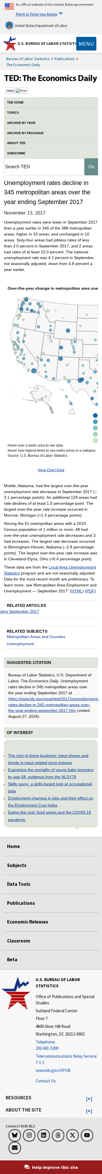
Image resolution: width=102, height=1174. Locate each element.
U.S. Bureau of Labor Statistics (49, 43)
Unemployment (20, 643)
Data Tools (18, 884)
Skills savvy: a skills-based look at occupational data (50, 787)
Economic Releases (27, 922)
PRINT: (11, 91)
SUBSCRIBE (16, 153)
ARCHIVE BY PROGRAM (25, 133)
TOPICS (13, 112)
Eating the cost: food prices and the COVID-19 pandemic (49, 816)
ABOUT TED (16, 143)
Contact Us (46, 1080)
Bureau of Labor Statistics (28, 58)
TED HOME (15, 102)
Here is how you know (36, 14)
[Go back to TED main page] (51, 79)
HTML (76, 591)
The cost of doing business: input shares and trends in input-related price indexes (48, 759)
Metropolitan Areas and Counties (36, 636)
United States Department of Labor (40, 25)
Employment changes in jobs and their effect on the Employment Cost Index (50, 801)
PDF (90, 591)
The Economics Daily (23, 64)
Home (13, 846)
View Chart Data (51, 469)
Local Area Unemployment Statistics (50, 570)
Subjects (16, 865)
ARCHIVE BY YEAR (21, 123)
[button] (89, 1099)
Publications (64, 58)
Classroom (18, 941)
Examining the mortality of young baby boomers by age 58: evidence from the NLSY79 (51, 773)
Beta (12, 959)
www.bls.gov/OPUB (53, 1070)
